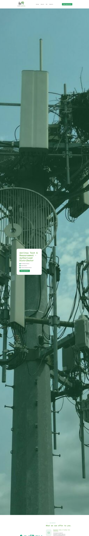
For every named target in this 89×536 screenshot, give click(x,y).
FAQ (46, 4)
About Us (42, 4)
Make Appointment (67, 4)
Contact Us (51, 4)
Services (37, 4)
